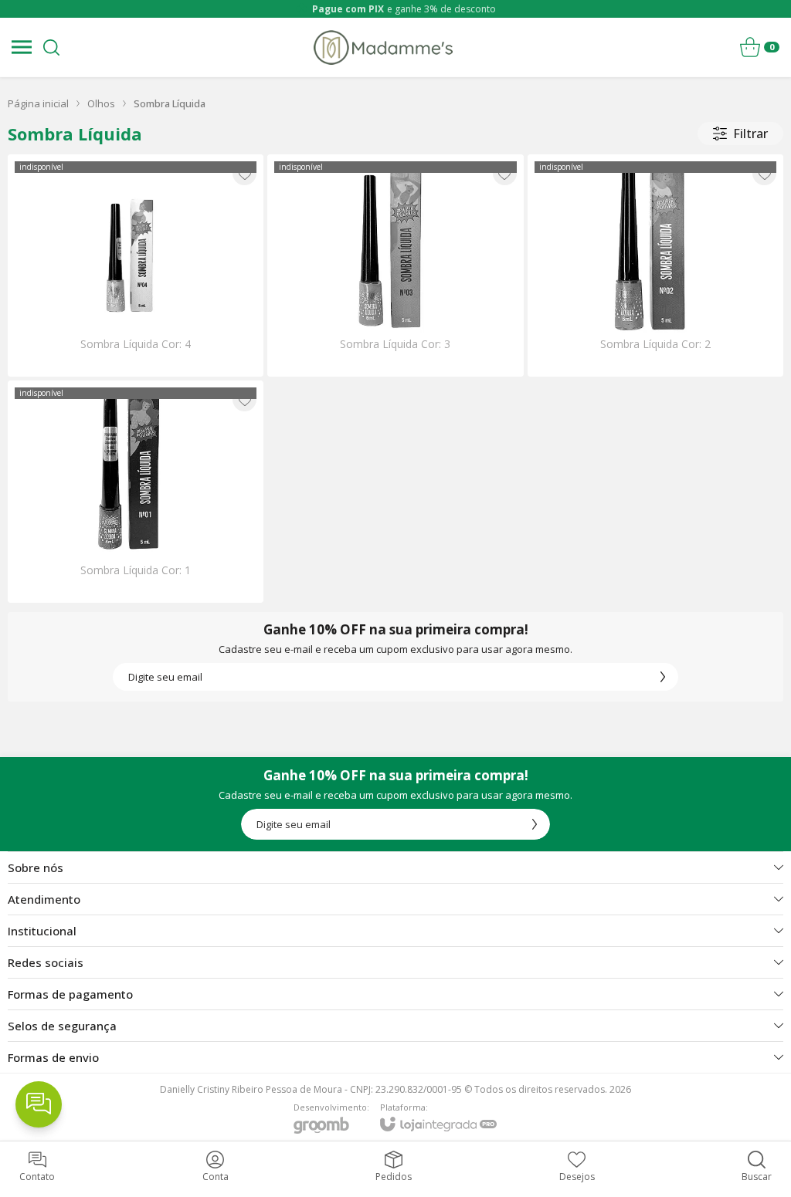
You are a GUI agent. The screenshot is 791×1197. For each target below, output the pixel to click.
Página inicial (38, 103)
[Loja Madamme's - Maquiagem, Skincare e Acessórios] (383, 47)
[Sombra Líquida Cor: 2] (655, 265)
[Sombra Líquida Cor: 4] (135, 265)
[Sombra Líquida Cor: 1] (135, 491)
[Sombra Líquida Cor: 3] (395, 265)
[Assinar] (662, 677)
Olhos (101, 103)
